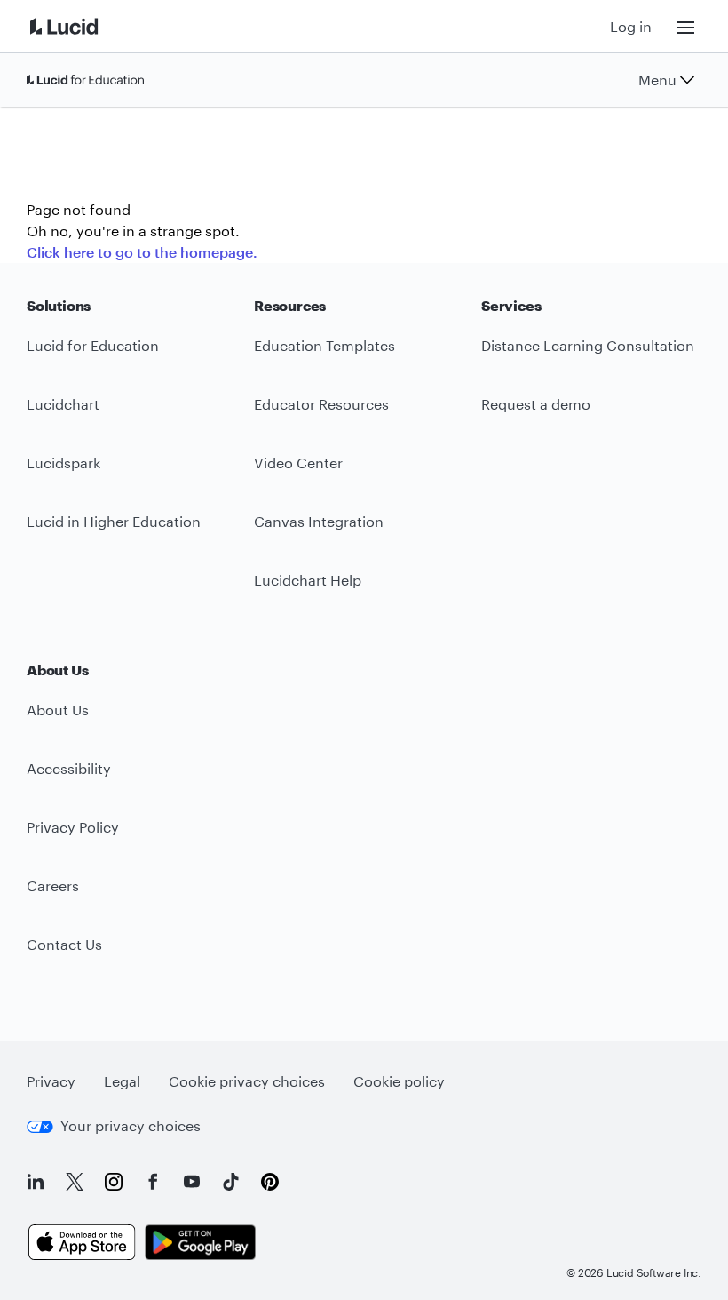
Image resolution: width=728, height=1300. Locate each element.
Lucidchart (63, 403)
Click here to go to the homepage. (142, 251)
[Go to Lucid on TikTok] (231, 1182)
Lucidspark (63, 462)
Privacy (51, 1081)
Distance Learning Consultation (587, 345)
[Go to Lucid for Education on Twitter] (74, 1182)
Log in (631, 26)
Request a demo (535, 403)
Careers (53, 885)
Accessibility (69, 768)
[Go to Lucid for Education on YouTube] (192, 1182)
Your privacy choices (130, 1125)
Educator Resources (321, 403)
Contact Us (64, 944)
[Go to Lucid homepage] (85, 26)
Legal (122, 1081)
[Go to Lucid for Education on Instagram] (114, 1182)
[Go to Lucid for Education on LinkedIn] (35, 1182)
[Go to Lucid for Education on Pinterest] (270, 1182)
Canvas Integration (319, 521)
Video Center (298, 462)
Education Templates (324, 345)
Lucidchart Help (307, 579)
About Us (58, 709)
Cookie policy (399, 1081)
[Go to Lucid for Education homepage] (85, 80)
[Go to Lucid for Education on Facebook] (153, 1182)
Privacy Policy (73, 826)
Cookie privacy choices (247, 1081)
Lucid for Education (93, 345)
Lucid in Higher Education (114, 521)
